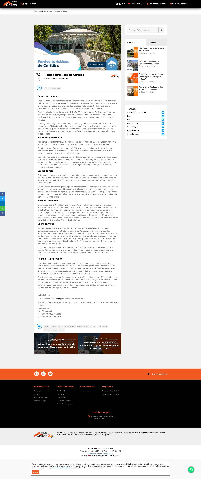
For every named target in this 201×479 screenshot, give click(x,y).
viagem (61, 330)
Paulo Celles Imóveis (61, 78)
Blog (41, 11)
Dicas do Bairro (55, 88)
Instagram (53, 302)
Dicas (46, 88)
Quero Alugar (132, 127)
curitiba (60, 326)
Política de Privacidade (62, 468)
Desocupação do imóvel (110, 391)
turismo (104, 326)
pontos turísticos (70, 326)
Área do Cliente (159, 374)
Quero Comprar (133, 134)
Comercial (37, 394)
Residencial (38, 391)
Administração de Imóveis (136, 112)
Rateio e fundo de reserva (110, 394)
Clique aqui (55, 298)
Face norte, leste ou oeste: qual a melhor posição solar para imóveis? (151, 76)
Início (36, 11)
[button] (35, 4)
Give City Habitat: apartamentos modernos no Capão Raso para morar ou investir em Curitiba (99, 345)
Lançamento (61, 397)
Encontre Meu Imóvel (41, 397)
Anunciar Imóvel (85, 391)
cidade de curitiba (50, 326)
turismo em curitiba (51, 330)
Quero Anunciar (133, 130)
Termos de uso (108, 454)
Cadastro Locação (40, 401)
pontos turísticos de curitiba (86, 326)
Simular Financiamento (64, 404)
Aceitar (35, 472)
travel (99, 326)
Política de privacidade (95, 454)
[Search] (161, 30)
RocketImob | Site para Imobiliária (109, 455)
